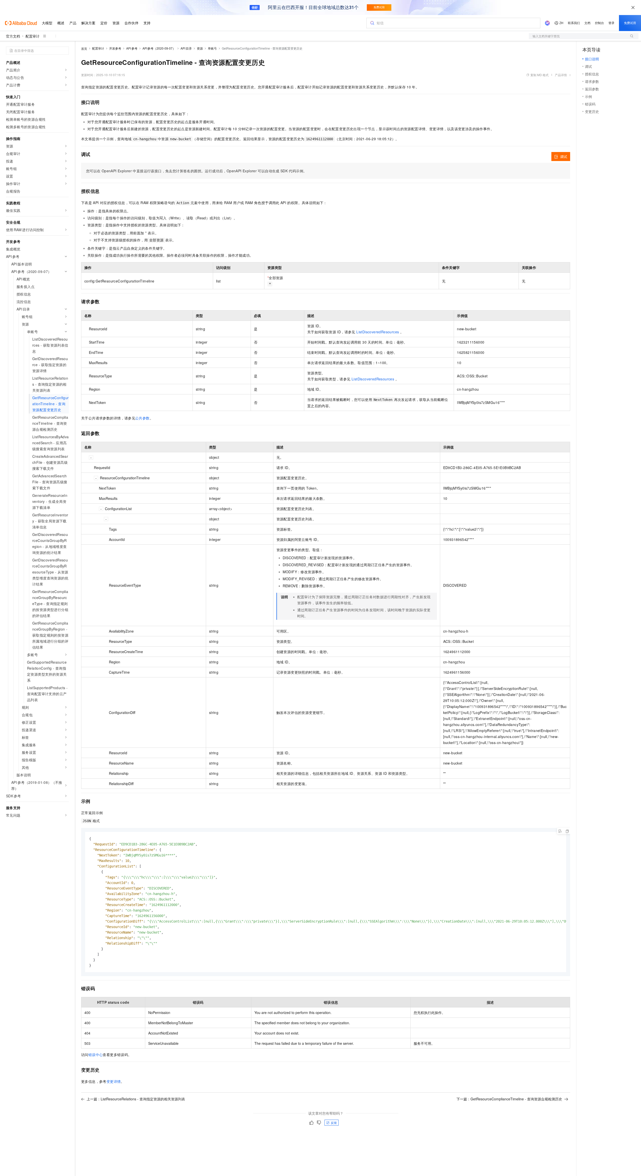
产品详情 (561, 75)
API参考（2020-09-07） (159, 48)
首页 (84, 48)
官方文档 (13, 36)
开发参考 (115, 48)
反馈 (334, 1122)
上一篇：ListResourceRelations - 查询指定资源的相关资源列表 (136, 1098)
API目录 (186, 48)
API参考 (131, 48)
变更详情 (113, 1081)
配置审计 (33, 36)
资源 (200, 48)
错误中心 (95, 1054)
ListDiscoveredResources (377, 331)
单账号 (212, 48)
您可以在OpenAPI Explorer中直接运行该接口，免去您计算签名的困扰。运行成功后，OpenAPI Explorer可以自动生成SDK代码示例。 (196, 170)
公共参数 (142, 417)
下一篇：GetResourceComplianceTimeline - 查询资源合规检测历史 (509, 1098)
